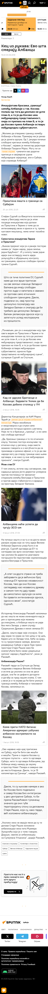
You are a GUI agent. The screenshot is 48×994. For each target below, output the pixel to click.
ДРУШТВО (38, 929)
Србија (4, 848)
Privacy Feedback (28, 964)
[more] (43, 209)
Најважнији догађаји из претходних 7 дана (17, 23)
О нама (4, 951)
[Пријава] (29, 2)
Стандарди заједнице (10, 955)
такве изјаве (8, 151)
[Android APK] (9, 972)
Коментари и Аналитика (28, 844)
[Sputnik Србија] (7, 4)
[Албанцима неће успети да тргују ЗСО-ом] (24, 504)
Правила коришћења (16, 951)
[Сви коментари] (3, 990)
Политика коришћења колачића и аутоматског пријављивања (15, 959)
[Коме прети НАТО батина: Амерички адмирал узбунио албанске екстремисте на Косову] (24, 707)
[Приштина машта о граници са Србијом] (24, 181)
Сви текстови (5, 100)
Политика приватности (10, 964)
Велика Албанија (16, 848)
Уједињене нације (31, 848)
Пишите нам (31, 951)
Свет (3, 929)
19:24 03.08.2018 (8, 55)
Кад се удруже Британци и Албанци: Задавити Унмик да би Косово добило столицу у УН (23, 401)
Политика (13, 929)
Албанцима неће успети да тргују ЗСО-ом (20, 525)
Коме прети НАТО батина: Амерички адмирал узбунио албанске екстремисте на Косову (21, 732)
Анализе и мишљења (9, 844)
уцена (4, 853)
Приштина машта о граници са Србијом (22, 202)
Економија (26, 929)
